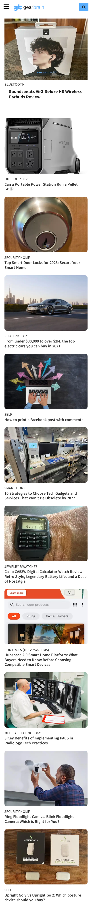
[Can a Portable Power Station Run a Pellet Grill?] (46, 146)
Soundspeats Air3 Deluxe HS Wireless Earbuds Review (45, 94)
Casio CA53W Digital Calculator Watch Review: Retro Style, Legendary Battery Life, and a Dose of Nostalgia (45, 576)
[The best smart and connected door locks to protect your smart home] (46, 224)
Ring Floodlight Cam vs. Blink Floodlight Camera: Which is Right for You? (39, 819)
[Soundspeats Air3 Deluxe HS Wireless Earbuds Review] (46, 49)
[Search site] (83, 7)
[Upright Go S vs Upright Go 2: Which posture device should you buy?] (46, 856)
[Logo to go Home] (29, 7)
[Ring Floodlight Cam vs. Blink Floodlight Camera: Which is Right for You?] (46, 778)
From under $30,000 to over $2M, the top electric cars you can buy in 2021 (39, 343)
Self (8, 414)
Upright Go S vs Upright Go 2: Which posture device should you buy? (42, 897)
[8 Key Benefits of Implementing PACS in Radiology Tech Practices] (46, 700)
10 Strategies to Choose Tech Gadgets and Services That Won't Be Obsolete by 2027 (40, 496)
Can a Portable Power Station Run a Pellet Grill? (41, 187)
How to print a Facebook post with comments (43, 419)
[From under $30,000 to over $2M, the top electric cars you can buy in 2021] (46, 303)
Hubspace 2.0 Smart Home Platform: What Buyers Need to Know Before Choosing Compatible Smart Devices (41, 659)
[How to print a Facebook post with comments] (46, 381)
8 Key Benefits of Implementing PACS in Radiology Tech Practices (38, 740)
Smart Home (15, 488)
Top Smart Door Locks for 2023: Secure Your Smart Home (42, 265)
